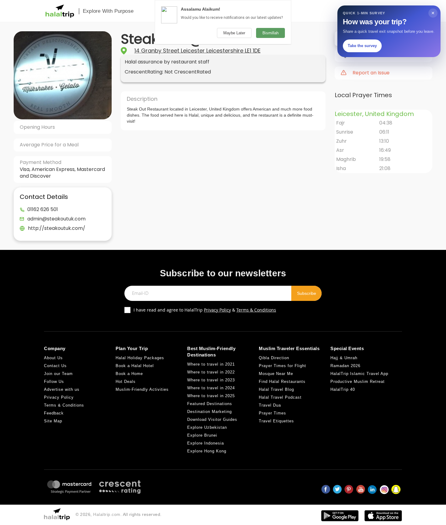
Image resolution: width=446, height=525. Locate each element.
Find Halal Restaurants (282, 381)
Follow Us (54, 381)
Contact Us (55, 365)
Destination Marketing (209, 411)
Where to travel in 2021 (211, 364)
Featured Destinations (209, 403)
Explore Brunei (202, 435)
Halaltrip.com (106, 514)
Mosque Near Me (276, 373)
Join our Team (58, 373)
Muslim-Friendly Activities (142, 389)
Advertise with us (61, 389)
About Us (53, 358)
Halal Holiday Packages (140, 358)
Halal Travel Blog (276, 389)
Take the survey (362, 45)
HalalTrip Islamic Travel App (359, 373)
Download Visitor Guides (212, 419)
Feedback (54, 413)
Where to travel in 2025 (211, 396)
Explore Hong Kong (206, 451)
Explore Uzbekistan (207, 427)
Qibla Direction (274, 358)
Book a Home (129, 373)
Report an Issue (371, 73)
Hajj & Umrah (343, 358)
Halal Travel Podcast (280, 397)
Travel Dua (270, 405)
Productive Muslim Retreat (357, 381)
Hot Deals (126, 381)
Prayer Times (272, 413)
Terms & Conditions (256, 310)
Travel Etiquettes (276, 421)
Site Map (53, 421)
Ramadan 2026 (345, 365)
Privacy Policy (217, 310)
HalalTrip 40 (342, 389)
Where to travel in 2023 (211, 380)
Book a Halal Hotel (135, 365)
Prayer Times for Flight (282, 365)
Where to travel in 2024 (211, 388)
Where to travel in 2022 (211, 372)
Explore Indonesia (205, 443)
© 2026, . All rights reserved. (119, 514)
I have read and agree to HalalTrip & (204, 310)
